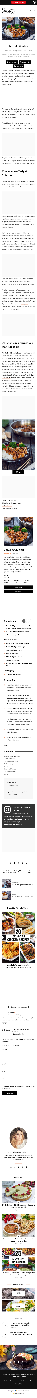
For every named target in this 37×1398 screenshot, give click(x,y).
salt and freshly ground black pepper (17, 631)
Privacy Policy (18, 1384)
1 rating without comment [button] (20, 1030)
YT (10, 1167)
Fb (18, 1167)
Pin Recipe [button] (18, 591)
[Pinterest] (22, 863)
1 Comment (18, 52)
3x (31, 621)
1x (23, 621)
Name (4, 1064)
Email (3, 1072)
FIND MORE (18, 1163)
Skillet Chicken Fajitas (12, 353)
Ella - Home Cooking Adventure (14, 50)
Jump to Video (26, 62)
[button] (18, 472)
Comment (5, 1050)
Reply (4, 1023)
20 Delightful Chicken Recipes (18, 965)
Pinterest (22, 1167)
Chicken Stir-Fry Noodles (9, 508)
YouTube (6, 1381)
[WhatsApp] (26, 863)
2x (27, 621)
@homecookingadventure (18, 819)
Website (4, 1079)
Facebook (19, 1381)
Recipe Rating (5, 1045)
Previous (2, 937)
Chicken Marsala (7, 506)
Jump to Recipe (12, 62)
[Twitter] (18, 863)
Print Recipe (19, 66)
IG (14, 1167)
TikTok (26, 1167)
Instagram (13, 1381)
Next (35, 937)
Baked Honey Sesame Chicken (11, 503)
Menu (34, 11)
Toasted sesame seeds (13, 674)
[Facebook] (14, 863)
